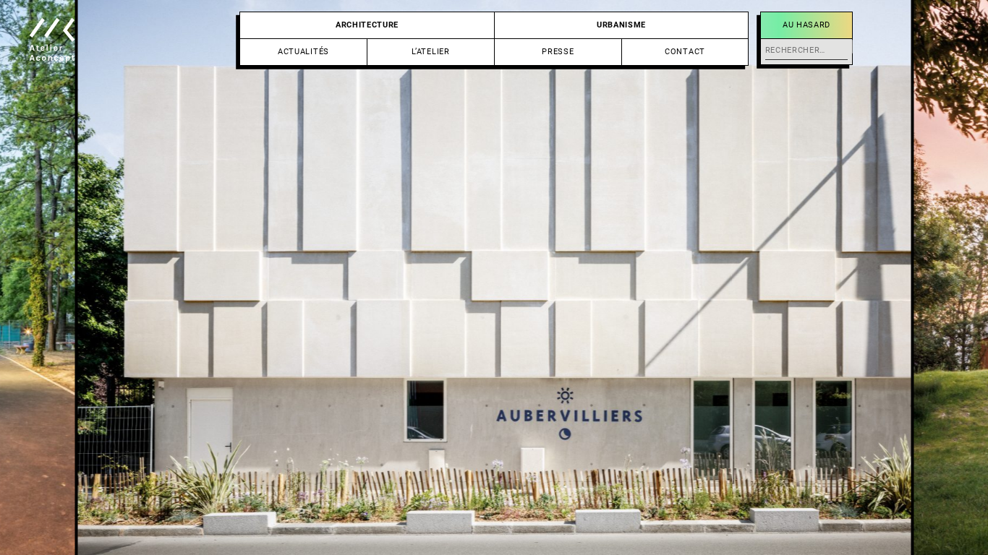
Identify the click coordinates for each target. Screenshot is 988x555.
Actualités (303, 51)
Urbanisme (621, 25)
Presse (558, 51)
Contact (685, 51)
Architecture (367, 25)
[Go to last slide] (247, 277)
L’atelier (430, 51)
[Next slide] (741, 277)
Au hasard (806, 25)
